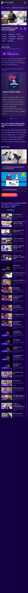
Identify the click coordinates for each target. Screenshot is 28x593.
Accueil (8, 8)
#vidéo (3, 41)
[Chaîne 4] (14, 118)
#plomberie (20, 38)
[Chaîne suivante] (20, 118)
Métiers (3, 210)
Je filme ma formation (18, 8)
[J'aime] (25, 28)
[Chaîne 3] (13, 118)
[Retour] (2, 7)
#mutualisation (12, 36)
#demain (4, 34)
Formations (10, 210)
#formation (10, 41)
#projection (21, 36)
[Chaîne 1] (10, 118)
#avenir (18, 34)
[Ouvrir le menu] (24, 2)
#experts (4, 36)
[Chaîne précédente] (8, 118)
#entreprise (11, 34)
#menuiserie (12, 38)
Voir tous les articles (9, 194)
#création (4, 38)
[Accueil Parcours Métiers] (8, 2)
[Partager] (21, 28)
